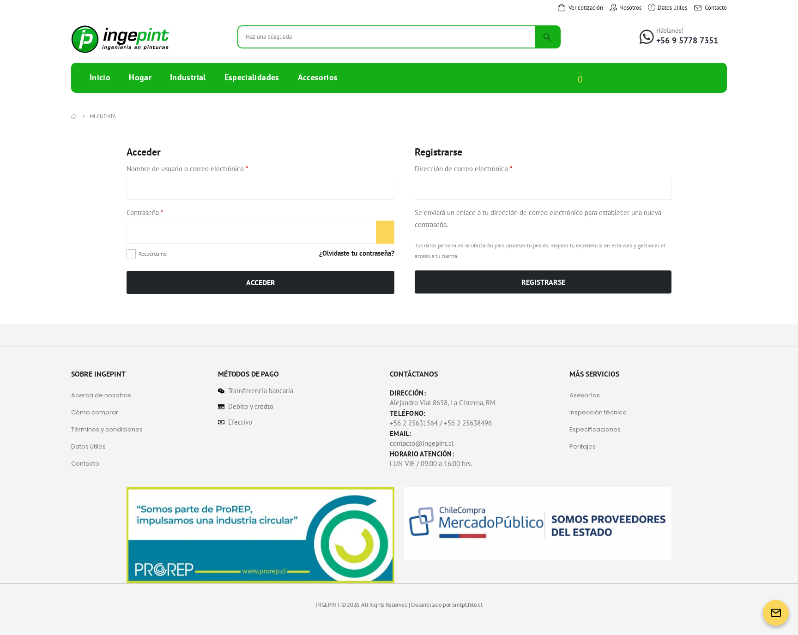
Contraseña (161, 212)
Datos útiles (88, 446)
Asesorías (584, 395)
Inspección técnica (598, 412)
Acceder (260, 282)
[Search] (547, 37)
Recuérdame (153, 253)
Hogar (140, 77)
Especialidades (251, 77)
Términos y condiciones (107, 429)
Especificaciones (595, 429)
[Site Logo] (120, 39)
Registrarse (543, 282)
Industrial (188, 77)
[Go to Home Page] (74, 116)
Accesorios (318, 77)
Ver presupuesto (614, 79)
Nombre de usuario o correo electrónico (203, 168)
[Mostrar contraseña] (385, 232)
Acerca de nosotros (101, 395)
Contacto (85, 463)
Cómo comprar (94, 412)
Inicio (100, 77)
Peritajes (582, 446)
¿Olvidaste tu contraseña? (356, 253)
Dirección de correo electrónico (479, 168)
